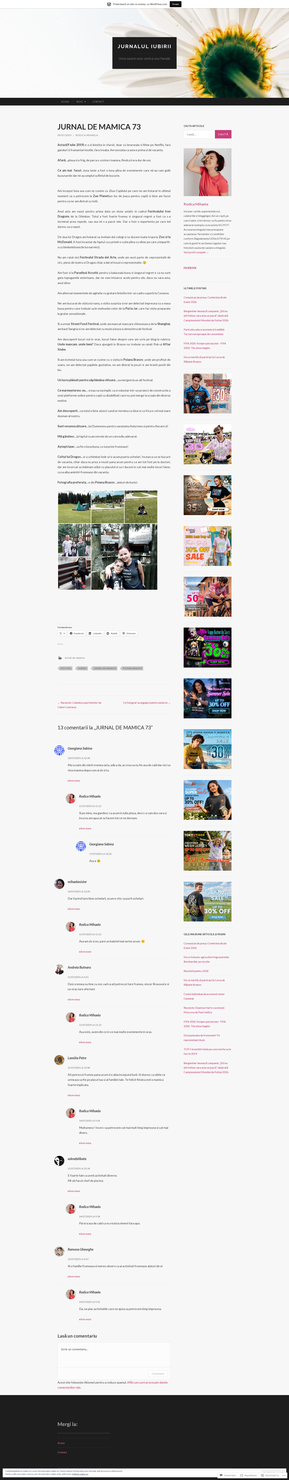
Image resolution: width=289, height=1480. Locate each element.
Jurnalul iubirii (145, 46)
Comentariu (158, 1373)
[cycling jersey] (207, 615)
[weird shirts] (207, 666)
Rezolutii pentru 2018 (196, 970)
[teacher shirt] (207, 564)
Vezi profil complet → (196, 252)
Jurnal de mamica (75, 657)
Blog (80, 101)
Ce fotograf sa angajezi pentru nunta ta (147, 702)
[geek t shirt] (207, 768)
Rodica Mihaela (87, 135)
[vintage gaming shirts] (207, 412)
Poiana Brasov (132, 668)
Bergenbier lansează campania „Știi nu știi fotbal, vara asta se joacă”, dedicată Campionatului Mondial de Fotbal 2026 (206, 315)
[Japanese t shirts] (207, 869)
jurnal (82, 668)
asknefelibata (77, 1159)
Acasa (65, 101)
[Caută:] (207, 134)
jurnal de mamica (105, 668)
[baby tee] (207, 463)
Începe (175, 4)
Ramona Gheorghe (80, 1249)
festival (66, 668)
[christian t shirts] (207, 920)
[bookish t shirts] (207, 818)
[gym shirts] (207, 514)
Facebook (190, 268)
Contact (98, 101)
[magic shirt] (207, 717)
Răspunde (74, 781)
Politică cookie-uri (80, 1474)
